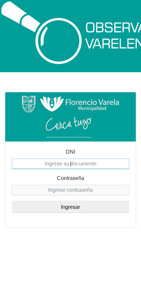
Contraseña (70, 178)
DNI (70, 152)
